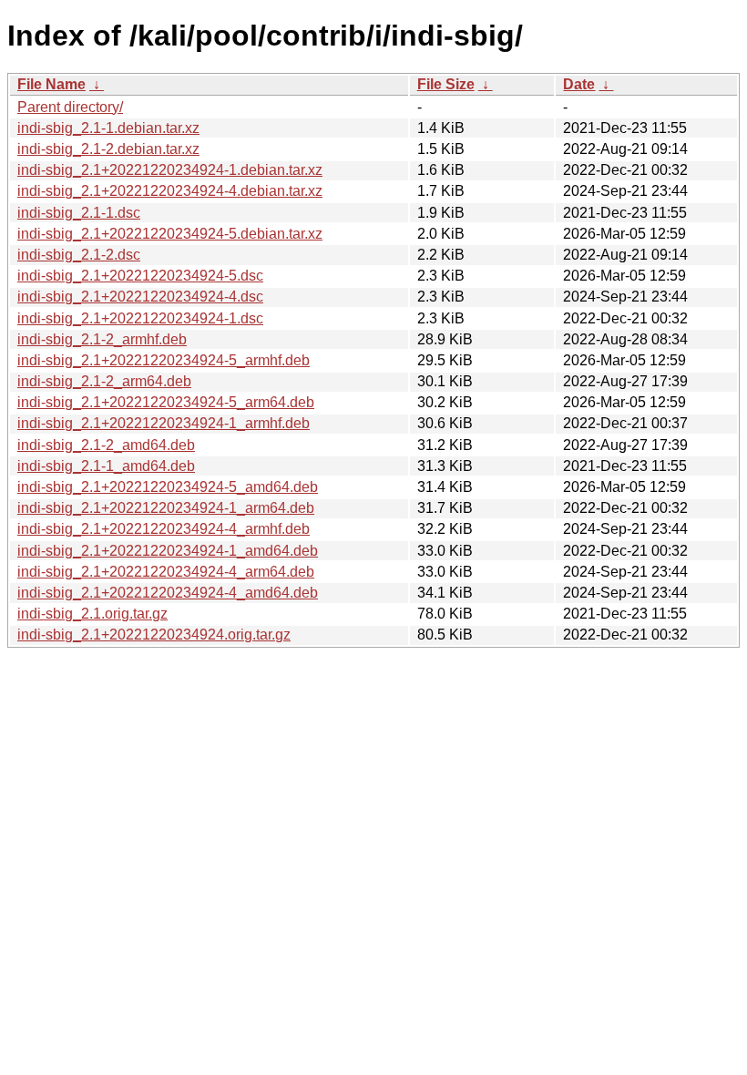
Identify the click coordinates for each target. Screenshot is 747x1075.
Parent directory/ (70, 107)
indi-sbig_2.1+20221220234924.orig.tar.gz (154, 634)
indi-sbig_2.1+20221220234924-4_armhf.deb (163, 529)
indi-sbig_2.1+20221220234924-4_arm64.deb (165, 571)
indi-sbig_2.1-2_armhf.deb (102, 339)
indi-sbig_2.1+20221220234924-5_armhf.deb (163, 360)
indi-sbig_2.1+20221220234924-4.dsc (140, 296)
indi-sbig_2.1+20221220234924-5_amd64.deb (167, 487)
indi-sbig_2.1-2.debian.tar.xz (108, 149)
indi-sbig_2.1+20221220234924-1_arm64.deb (165, 508)
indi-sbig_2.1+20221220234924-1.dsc (140, 318)
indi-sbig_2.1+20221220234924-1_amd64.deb (167, 550)
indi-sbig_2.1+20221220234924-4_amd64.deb (167, 592)
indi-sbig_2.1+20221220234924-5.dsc (140, 275)
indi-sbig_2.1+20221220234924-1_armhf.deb (163, 423)
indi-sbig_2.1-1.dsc (78, 212)
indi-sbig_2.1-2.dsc (78, 254)
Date (579, 84)
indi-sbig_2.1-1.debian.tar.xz (108, 128)
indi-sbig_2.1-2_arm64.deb (104, 381)
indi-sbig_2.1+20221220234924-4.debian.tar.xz (169, 191)
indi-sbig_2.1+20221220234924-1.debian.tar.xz (169, 170)
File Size (446, 84)
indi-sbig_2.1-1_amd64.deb (106, 466)
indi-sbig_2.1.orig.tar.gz (92, 613)
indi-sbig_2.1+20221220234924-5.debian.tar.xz (169, 233)
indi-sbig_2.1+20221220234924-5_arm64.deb (165, 402)
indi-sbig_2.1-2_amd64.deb (106, 445)
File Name (51, 84)
